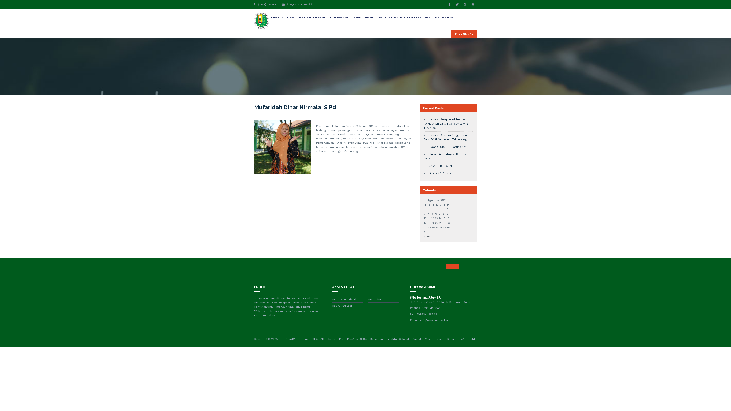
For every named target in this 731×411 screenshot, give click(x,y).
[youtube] (473, 4)
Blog (290, 17)
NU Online (374, 299)
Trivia (305, 339)
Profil (369, 17)
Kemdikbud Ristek (344, 299)
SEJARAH (292, 339)
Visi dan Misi (444, 17)
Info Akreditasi (342, 305)
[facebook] (449, 4)
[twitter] (457, 4)
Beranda (277, 17)
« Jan (427, 236)
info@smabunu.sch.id (299, 4)
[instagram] (465, 4)
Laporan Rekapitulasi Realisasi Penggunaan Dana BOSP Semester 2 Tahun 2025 (446, 123)
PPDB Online (464, 34)
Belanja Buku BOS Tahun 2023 (447, 146)
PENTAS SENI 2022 (440, 173)
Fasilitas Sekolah (311, 17)
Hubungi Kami (339, 17)
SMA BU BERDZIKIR (441, 165)
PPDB (357, 17)
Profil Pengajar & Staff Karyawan (404, 17)
